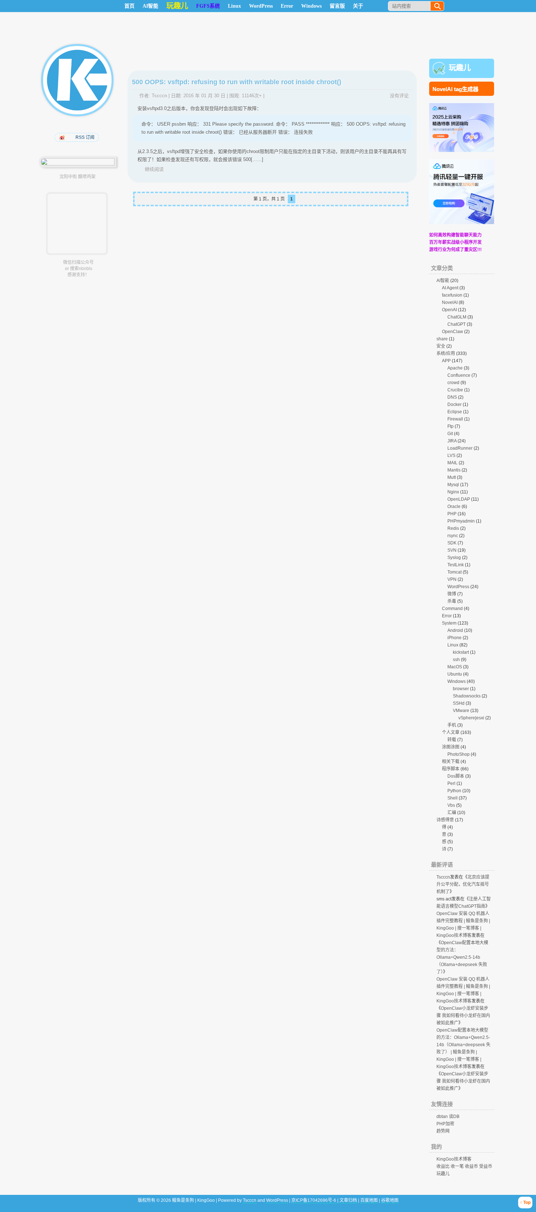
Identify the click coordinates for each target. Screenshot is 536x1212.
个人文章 (450, 732)
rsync (452, 535)
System (449, 623)
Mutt (451, 477)
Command (452, 608)
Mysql (453, 484)
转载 (451, 739)
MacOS (454, 666)
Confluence (458, 375)
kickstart (461, 652)
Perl (451, 783)
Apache (455, 368)
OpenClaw (452, 331)
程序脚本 (450, 768)
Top (527, 1202)
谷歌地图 (390, 1200)
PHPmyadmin (461, 521)
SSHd (459, 703)
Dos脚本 (455, 776)
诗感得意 (445, 819)
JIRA (452, 440)
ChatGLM (456, 317)
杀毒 (451, 601)
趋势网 (443, 1131)
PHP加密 (445, 1123)
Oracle (454, 506)
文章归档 (348, 1200)
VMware (461, 710)
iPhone (454, 637)
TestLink (455, 564)
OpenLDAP (458, 499)
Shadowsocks (467, 696)
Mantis (454, 470)
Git (450, 433)
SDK (452, 543)
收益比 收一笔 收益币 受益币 (464, 1166)
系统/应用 (445, 353)
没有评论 (399, 95)
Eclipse (454, 411)
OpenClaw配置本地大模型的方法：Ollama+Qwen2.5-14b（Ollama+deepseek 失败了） (462, 957)
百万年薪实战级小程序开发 (455, 242)
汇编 (451, 812)
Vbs (451, 805)
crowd (453, 382)
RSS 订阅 (84, 137)
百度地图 (369, 1200)
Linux (234, 6)
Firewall (455, 419)
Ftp (450, 426)
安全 (440, 346)
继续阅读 (154, 169)
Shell (452, 798)
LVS (451, 455)
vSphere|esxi (471, 717)
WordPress (261, 6)
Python (454, 790)
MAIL (452, 462)
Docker (454, 404)
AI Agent (450, 287)
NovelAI (450, 302)
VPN (452, 579)
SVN (452, 550)
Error (287, 6)
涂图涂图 (450, 747)
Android (455, 630)
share (442, 338)
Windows (311, 6)
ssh (456, 659)
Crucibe (455, 389)
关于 (358, 6)
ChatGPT (456, 324)
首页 (129, 6)
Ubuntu (454, 674)
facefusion (452, 295)
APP (446, 360)
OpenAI (449, 309)
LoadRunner (460, 448)
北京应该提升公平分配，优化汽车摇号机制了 (462, 884)
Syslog (454, 557)
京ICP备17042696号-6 (314, 1200)
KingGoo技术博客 (453, 1159)
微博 (451, 594)
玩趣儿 (460, 68)
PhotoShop (458, 754)
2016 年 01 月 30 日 (204, 95)
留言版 (337, 6)
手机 (451, 725)
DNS (452, 397)
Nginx (453, 491)
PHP (452, 513)
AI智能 (150, 6)
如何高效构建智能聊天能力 (455, 235)
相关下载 (450, 761)
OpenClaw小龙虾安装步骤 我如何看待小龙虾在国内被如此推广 (463, 1015)
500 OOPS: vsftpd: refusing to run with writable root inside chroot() (236, 82)
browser (461, 688)
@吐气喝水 (62, 137)
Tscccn (159, 95)
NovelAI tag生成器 (455, 89)
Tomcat (454, 572)
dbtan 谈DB (447, 1116)
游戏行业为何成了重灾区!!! (455, 249)
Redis (453, 528)
